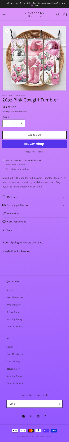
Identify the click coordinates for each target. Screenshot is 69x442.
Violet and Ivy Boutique (30, 436)
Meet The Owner (14, 297)
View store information (17, 168)
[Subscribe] (58, 404)
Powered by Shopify (45, 436)
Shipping (5, 111)
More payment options (34, 152)
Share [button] (9, 230)
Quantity (6, 117)
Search (9, 290)
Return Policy (13, 312)
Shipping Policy (14, 319)
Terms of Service (14, 326)
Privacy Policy (13, 304)
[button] (4, 14)
